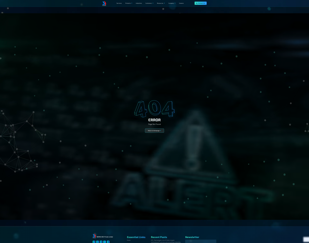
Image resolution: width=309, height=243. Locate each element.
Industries (139, 3)
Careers (181, 3)
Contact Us (201, 3)
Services (119, 3)
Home (129, 240)
